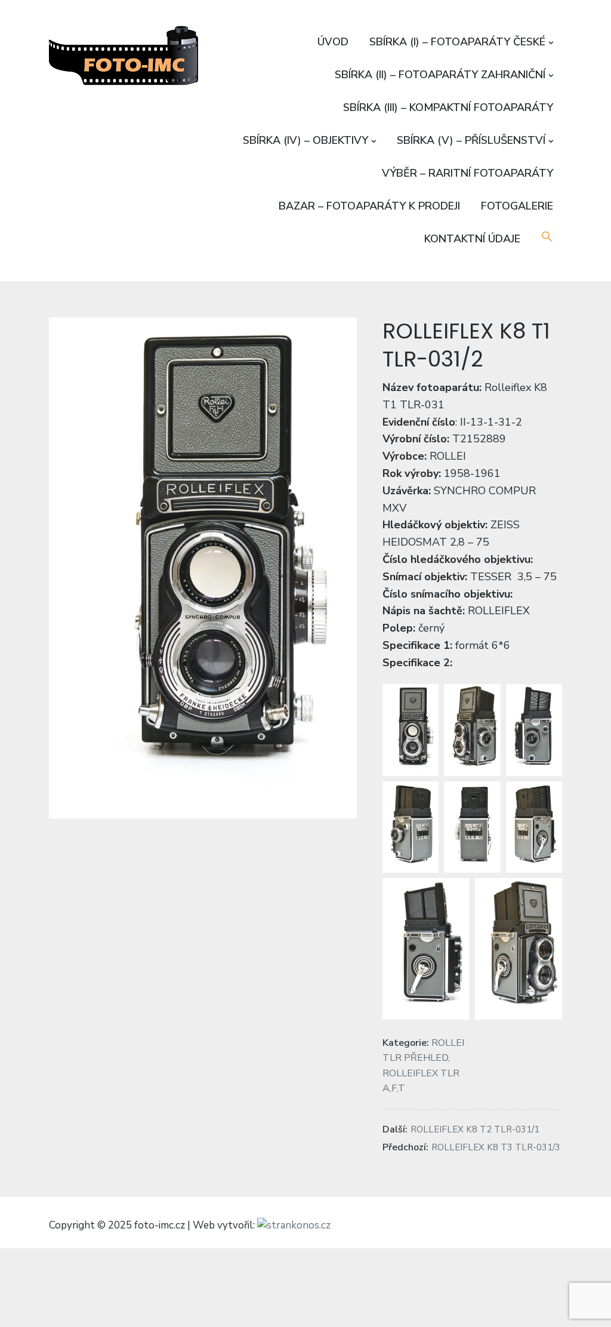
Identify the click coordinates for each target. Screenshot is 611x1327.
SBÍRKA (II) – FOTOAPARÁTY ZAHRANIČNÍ (440, 74)
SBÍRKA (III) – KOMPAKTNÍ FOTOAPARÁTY (448, 107)
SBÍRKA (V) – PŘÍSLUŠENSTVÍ (471, 140)
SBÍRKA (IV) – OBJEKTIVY (305, 140)
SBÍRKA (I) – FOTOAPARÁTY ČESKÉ (457, 42)
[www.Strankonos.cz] (294, 1225)
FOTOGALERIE (517, 206)
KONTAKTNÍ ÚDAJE (472, 239)
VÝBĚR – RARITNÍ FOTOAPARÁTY (467, 173)
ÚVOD (332, 42)
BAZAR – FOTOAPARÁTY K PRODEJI (369, 206)
